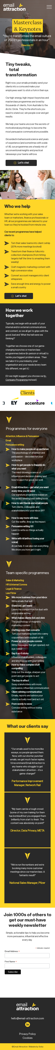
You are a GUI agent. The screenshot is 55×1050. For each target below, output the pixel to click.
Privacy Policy (27, 1033)
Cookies (28, 1037)
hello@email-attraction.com (27, 1018)
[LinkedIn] (28, 1024)
